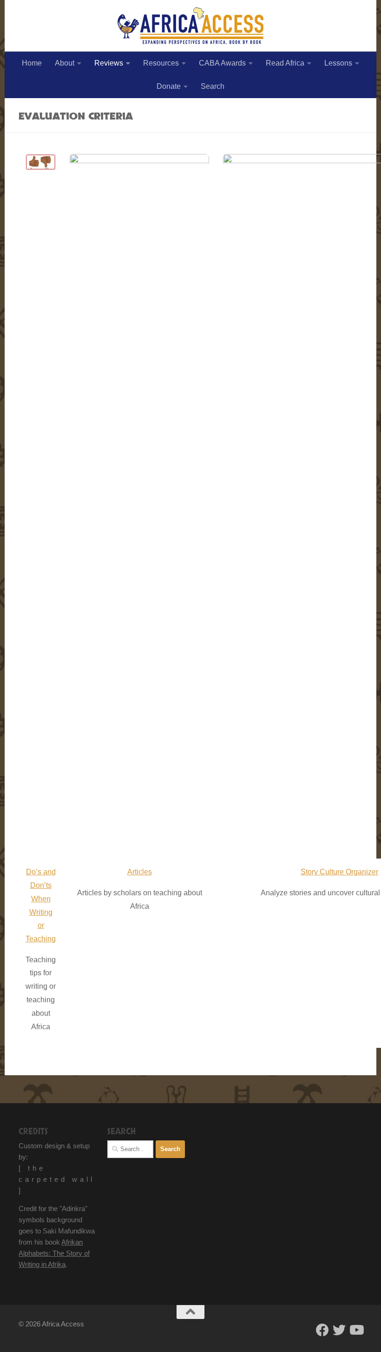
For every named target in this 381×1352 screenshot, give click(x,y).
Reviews (108, 63)
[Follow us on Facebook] (322, 1330)
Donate (169, 86)
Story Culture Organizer (339, 872)
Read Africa (285, 63)
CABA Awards (222, 63)
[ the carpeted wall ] (57, 1179)
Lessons (338, 63)
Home (32, 63)
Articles (139, 872)
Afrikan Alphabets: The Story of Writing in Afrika (54, 1253)
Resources (161, 63)
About (64, 63)
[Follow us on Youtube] (355, 1330)
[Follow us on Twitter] (339, 1330)
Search (212, 86)
